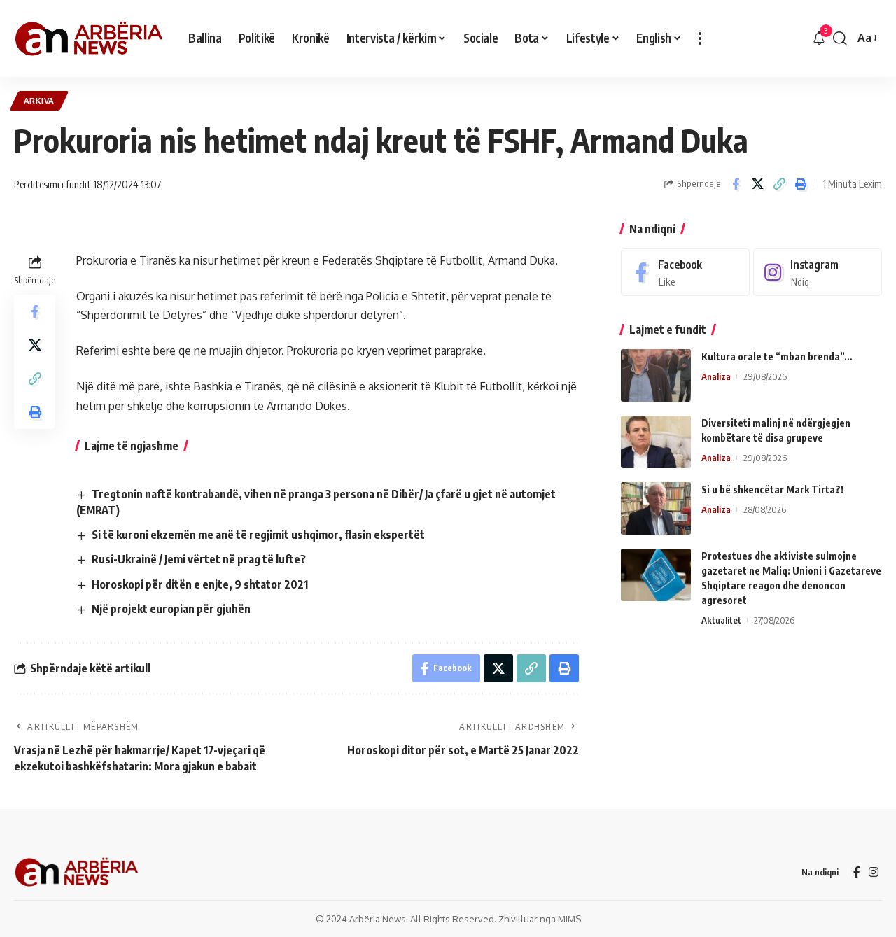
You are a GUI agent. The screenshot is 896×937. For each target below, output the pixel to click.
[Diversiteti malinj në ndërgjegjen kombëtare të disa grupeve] (656, 442)
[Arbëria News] (90, 38)
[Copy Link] (779, 184)
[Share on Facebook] (736, 184)
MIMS (569, 918)
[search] (840, 38)
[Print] (801, 184)
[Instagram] (817, 272)
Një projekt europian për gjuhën (171, 609)
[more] (700, 38)
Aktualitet (721, 620)
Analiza (716, 376)
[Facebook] (685, 272)
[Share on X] (757, 184)
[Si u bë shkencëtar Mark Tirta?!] (656, 508)
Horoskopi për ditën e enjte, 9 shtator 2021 (200, 584)
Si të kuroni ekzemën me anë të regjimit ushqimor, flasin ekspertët (258, 535)
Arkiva (39, 100)
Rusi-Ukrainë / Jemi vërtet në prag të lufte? (199, 559)
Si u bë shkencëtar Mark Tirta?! (772, 489)
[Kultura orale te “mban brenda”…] (656, 375)
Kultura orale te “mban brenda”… (776, 356)
